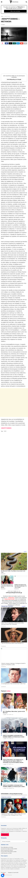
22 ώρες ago (10, 738)
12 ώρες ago (10, 714)
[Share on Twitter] (10, 43)
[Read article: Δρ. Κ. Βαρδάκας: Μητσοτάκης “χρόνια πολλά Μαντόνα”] (14, 702)
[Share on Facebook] (6, 43)
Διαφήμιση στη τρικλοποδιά (13, 872)
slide (5, 431)
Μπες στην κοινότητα (15, 11)
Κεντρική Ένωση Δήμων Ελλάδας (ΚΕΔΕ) (9, 848)
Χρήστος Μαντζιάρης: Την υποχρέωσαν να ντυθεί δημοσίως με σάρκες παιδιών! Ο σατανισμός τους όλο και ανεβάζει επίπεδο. (13, 761)
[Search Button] (26, 2)
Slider (4, 709)
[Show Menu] (1, 2)
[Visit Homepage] (14, 2)
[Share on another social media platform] (25, 43)
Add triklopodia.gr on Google (14, 79)
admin (5, 714)
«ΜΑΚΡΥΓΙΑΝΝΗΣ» (6, 428)
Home (2, 16)
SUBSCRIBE (5, 834)
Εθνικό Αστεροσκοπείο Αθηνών (7, 850)
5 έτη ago (3, 24)
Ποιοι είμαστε (3, 872)
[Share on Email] (21, 43)
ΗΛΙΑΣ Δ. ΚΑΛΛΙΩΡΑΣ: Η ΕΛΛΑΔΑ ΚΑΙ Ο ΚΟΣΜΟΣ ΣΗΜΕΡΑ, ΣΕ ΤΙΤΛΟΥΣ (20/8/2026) (14, 786)
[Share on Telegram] (18, 43)
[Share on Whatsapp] (14, 43)
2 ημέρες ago (11, 788)
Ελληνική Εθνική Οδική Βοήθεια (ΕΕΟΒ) (8, 851)
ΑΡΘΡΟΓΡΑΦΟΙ (7, 16)
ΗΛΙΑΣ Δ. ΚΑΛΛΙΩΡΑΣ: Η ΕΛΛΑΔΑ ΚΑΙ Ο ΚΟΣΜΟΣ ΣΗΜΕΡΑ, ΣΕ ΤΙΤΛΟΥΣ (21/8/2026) (13, 736)
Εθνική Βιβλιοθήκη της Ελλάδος (7, 847)
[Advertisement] (14, 60)
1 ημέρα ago (10, 764)
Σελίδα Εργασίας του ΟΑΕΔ (6, 853)
